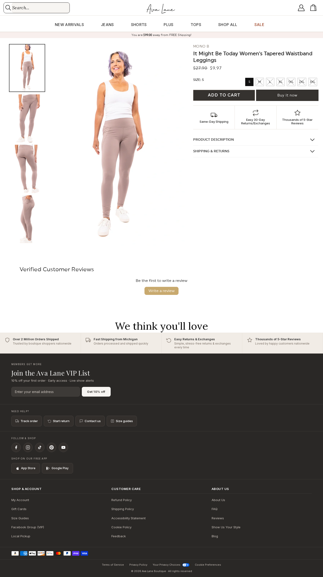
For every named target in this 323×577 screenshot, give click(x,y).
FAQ (215, 509)
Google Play (60, 468)
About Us (218, 500)
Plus (168, 24)
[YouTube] (63, 447)
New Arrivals (69, 24)
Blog (215, 536)
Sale (259, 24)
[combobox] (40, 8)
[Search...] (8, 8)
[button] (314, 7)
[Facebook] (16, 447)
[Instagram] (28, 447)
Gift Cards (18, 509)
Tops (196, 24)
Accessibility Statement (128, 518)
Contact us (93, 421)
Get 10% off (96, 391)
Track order (29, 421)
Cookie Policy (121, 527)
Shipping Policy (122, 509)
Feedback (118, 536)
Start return (61, 421)
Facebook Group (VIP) (27, 527)
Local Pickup (20, 536)
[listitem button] (214, 117)
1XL (291, 81)
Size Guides (20, 518)
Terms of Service (113, 564)
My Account (20, 500)
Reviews (218, 518)
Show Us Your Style (226, 527)
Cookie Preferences (208, 564)
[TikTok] (39, 447)
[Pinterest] (51, 447)
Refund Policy (121, 500)
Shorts (139, 24)
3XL (312, 81)
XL (281, 81)
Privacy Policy (138, 564)
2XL (302, 81)
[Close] (196, 279)
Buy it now (287, 95)
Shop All (227, 24)
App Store (28, 468)
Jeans (107, 24)
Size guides (124, 421)
